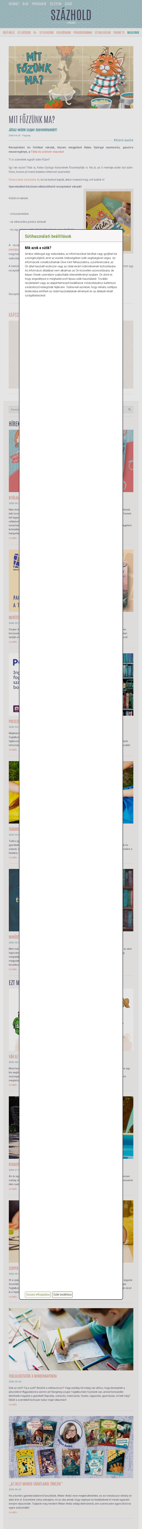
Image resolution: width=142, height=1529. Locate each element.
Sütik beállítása (62, 1294)
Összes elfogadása (38, 1294)
